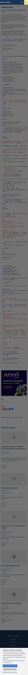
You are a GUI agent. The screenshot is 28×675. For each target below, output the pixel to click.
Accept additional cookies (10, 665)
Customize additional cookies (10, 672)
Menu (26, 2)
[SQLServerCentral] (1, 2)
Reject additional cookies (10, 669)
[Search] (22, 2)
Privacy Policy (7, 662)
